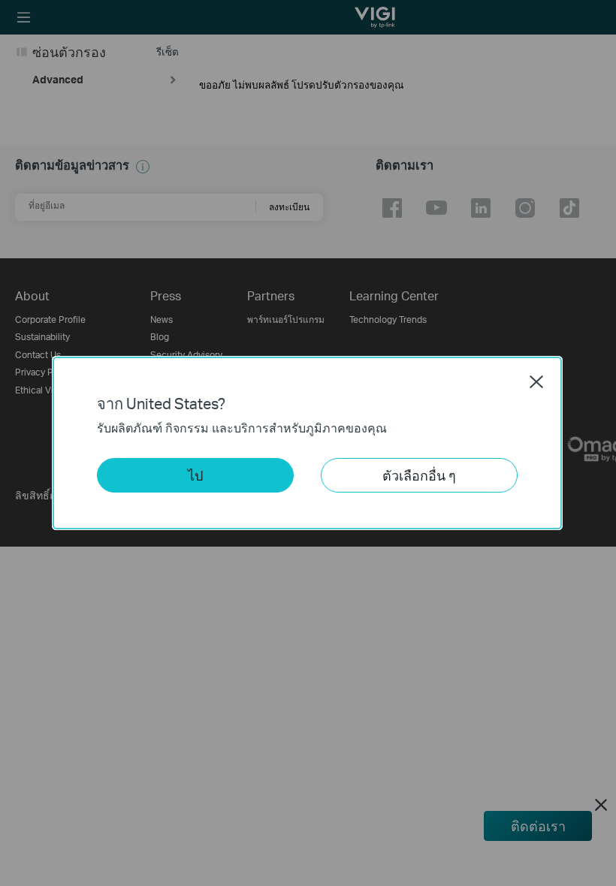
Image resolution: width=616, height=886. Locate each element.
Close (536, 381)
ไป (195, 475)
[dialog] (308, 443)
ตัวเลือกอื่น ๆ (419, 475)
